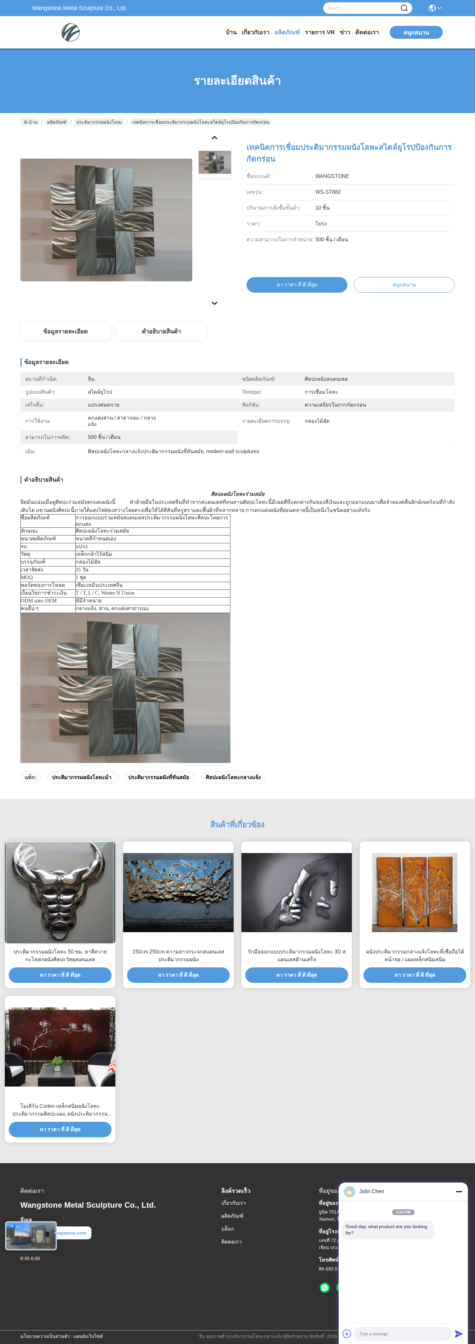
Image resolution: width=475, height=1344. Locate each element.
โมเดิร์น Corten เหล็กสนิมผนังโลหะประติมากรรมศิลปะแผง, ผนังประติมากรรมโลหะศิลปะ (60, 1110)
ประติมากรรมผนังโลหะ (99, 122)
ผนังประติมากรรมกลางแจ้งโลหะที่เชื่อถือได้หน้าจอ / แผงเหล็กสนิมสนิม (415, 955)
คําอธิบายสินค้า (161, 331)
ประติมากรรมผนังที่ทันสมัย (158, 777)
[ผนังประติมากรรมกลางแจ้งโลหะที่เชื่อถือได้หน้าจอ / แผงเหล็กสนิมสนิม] (415, 892)
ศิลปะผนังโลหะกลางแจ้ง (233, 777)
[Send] (459, 1334)
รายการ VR (320, 32)
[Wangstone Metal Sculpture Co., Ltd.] (67, 32)
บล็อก (227, 1229)
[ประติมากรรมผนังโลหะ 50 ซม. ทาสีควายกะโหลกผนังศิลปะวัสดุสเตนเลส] (60, 893)
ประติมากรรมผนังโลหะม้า (81, 777)
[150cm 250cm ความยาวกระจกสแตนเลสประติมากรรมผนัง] (178, 892)
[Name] (404, 8)
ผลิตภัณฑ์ (287, 32)
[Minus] (459, 1191)
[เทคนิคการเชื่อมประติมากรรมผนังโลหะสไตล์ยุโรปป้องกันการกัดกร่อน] (106, 220)
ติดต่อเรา (367, 32)
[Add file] (347, 1334)
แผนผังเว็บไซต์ (88, 1336)
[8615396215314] (325, 1288)
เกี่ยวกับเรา (255, 32)
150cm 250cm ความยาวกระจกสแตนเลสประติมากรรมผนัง (178, 955)
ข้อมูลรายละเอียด (65, 331)
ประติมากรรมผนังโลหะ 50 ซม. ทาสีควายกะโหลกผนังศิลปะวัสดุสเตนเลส (60, 955)
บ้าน (231, 32)
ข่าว (345, 32)
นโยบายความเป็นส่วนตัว (45, 1336)
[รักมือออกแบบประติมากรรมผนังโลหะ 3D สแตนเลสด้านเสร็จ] (296, 892)
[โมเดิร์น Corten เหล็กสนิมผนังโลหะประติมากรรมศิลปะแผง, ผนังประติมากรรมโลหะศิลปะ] (60, 1046)
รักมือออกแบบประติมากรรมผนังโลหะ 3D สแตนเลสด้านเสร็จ (297, 955)
